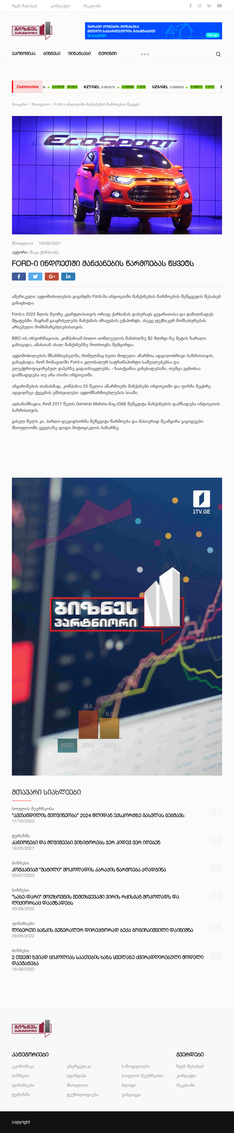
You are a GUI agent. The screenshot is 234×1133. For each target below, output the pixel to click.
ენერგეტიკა (79, 1066)
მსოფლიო (77, 1085)
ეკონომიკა (24, 53)
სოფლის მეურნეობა (143, 1075)
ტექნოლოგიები (83, 1094)
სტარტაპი (77, 1075)
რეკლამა (92, 5)
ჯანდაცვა (131, 1094)
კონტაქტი (60, 5)
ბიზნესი (51, 53)
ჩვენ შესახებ (24, 5)
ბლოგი (129, 1085)
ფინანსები (79, 53)
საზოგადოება (136, 1066)
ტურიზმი (107, 53)
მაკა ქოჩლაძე (44, 252)
